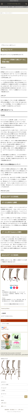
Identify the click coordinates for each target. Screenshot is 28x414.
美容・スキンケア (17, 6)
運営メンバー (3, 406)
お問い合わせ (3, 402)
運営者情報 (7, 409)
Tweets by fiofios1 (5, 308)
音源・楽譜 (10, 6)
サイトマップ (3, 6)
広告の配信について (13, 409)
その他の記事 (24, 6)
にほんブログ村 (4, 329)
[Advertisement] (14, 29)
